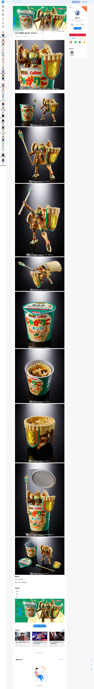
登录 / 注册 (84, 2)
